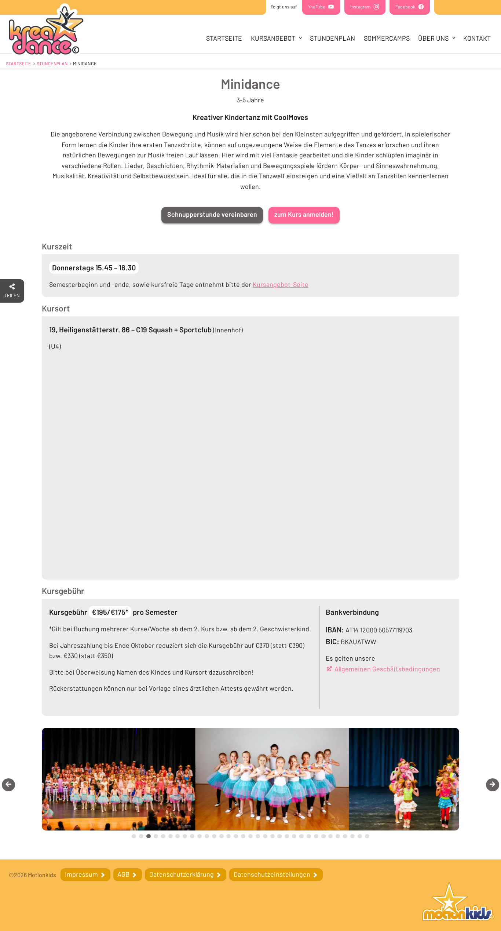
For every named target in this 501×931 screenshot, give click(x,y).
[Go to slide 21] (279, 836)
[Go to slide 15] (236, 836)
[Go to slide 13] (221, 836)
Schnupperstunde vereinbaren (212, 214)
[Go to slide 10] (199, 836)
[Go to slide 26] (316, 836)
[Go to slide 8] (185, 836)
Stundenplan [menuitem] (332, 38)
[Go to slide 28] (330, 836)
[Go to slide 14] (228, 836)
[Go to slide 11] (207, 836)
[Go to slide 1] (134, 836)
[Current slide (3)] (148, 836)
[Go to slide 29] (338, 836)
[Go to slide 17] (250, 836)
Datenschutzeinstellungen (273, 874)
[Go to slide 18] (258, 836)
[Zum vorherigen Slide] (8, 785)
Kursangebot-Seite (280, 284)
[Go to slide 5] (163, 836)
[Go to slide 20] (272, 836)
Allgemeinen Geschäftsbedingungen (387, 669)
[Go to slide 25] (309, 836)
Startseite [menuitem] (224, 38)
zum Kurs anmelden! (304, 214)
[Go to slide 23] (294, 836)
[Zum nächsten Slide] (492, 785)
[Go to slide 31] (352, 836)
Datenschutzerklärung (182, 874)
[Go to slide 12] (214, 836)
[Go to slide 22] (287, 836)
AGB (124, 874)
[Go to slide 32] (360, 836)
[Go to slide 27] (323, 836)
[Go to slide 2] (141, 836)
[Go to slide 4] (156, 836)
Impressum (82, 874)
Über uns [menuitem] (433, 38)
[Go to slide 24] (301, 836)
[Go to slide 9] (192, 836)
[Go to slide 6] (170, 836)
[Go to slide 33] (367, 836)
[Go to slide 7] (177, 836)
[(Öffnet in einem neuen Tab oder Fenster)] (458, 902)
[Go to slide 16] (243, 836)
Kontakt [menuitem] (477, 38)
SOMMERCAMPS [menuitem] (387, 38)
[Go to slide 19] (265, 836)
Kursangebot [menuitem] (273, 38)
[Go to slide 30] (345, 836)
